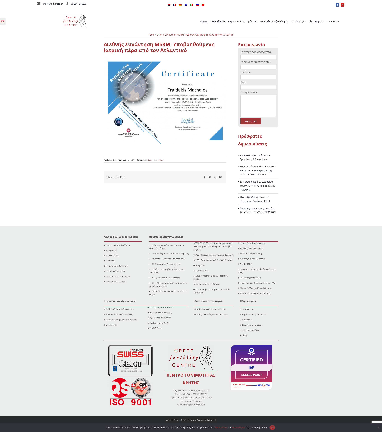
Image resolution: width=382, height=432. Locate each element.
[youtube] (342, 5)
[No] (378, 427)
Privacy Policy (238, 427)
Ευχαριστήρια (248, 309)
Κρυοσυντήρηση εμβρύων (207, 284)
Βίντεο (245, 335)
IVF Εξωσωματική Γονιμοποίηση (165, 277)
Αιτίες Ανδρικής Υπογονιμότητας (211, 309)
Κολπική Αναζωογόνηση (251, 253)
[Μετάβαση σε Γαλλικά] (174, 4)
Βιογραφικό (111, 250)
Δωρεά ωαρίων (202, 270)
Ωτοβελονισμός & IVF (159, 323)
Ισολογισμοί (210, 420)
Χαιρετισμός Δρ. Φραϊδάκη (118, 245)
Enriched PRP (246, 264)
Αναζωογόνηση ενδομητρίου (253, 258)
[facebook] (337, 5)
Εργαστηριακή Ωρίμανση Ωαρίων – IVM (257, 283)
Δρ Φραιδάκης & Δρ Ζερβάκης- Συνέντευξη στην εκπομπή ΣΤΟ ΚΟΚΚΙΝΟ (257, 185)
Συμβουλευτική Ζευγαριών (254, 314)
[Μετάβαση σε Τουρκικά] (203, 4)
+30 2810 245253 (78, 3)
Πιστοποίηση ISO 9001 (116, 281)
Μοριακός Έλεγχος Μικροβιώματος (256, 288)
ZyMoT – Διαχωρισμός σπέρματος (255, 293)
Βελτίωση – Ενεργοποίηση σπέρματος (168, 258)
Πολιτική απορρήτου (191, 420)
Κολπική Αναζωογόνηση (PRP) (119, 314)
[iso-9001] (130, 378)
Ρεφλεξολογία (156, 328)
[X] (209, 177)
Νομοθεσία (247, 319)
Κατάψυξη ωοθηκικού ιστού (253, 243)
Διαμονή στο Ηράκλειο (252, 325)
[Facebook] (204, 177)
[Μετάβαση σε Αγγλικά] (169, 4)
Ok (272, 427)
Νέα (149, 159)
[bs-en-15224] (130, 346)
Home (151, 34)
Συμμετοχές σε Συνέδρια (117, 266)
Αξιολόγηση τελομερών (160, 317)
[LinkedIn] (215, 177)
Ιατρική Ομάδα (112, 255)
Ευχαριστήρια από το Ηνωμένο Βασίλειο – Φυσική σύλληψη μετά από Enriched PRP (257, 170)
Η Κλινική (110, 260)
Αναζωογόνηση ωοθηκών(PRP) (120, 309)
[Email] (220, 177)
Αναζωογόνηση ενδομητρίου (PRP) (121, 319)
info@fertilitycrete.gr (52, 3)
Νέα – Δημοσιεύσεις (251, 330)
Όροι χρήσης (172, 420)
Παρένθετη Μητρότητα (250, 277)
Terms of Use (221, 427)
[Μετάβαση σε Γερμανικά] (180, 4)
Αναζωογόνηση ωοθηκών (251, 248)
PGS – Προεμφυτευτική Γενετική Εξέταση (213, 260)
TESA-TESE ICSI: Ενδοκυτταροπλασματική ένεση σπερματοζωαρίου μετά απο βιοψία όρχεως (212, 246)
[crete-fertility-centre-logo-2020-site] (75, 15)
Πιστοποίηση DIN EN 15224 (118, 276)
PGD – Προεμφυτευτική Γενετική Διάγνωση (214, 255)
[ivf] (251, 346)
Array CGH (200, 265)
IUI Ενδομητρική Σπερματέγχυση (166, 264)
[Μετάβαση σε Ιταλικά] (191, 4)
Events (160, 159)
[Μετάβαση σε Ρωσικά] (197, 4)
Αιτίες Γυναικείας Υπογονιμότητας (212, 314)
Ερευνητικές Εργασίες (115, 271)
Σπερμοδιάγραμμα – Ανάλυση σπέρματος (170, 253)
